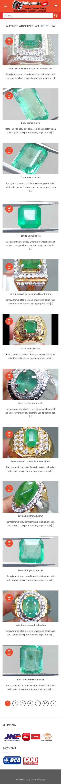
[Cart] (55, 6)
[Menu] (5, 6)
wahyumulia (45, 26)
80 (45, 703)
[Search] (55, 15)
